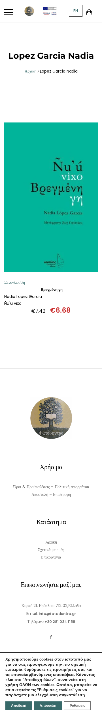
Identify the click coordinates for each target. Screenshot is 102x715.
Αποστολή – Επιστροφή (51, 494)
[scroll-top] (94, 707)
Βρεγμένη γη (52, 289)
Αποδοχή (18, 705)
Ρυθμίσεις (77, 705)
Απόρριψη (48, 705)
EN (75, 11)
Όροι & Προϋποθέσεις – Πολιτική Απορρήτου (51, 487)
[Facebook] (51, 637)
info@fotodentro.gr (57, 613)
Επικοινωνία (51, 557)
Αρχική (51, 542)
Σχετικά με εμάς (51, 550)
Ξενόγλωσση (14, 282)
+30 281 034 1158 (59, 621)
